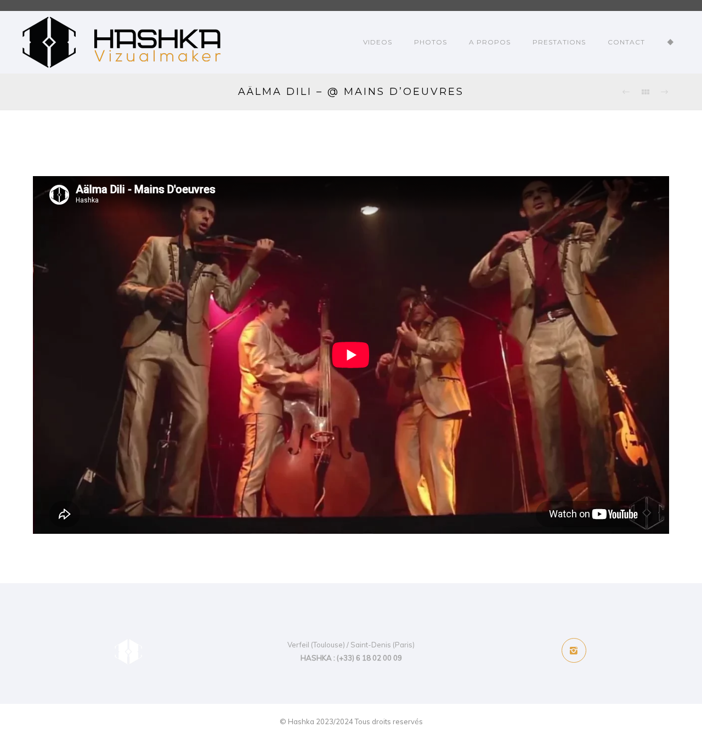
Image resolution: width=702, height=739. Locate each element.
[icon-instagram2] (574, 650)
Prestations (559, 42)
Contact (626, 42)
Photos (430, 42)
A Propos (490, 42)
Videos (377, 42)
